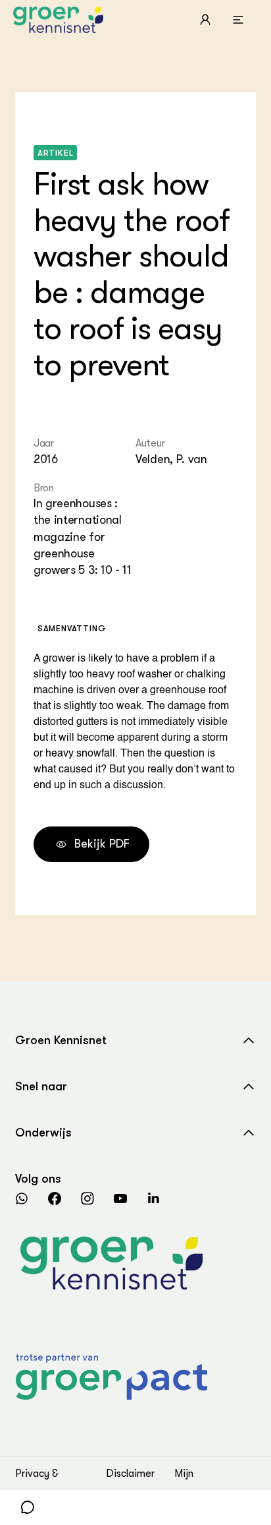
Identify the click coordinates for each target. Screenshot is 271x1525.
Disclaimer (130, 1473)
